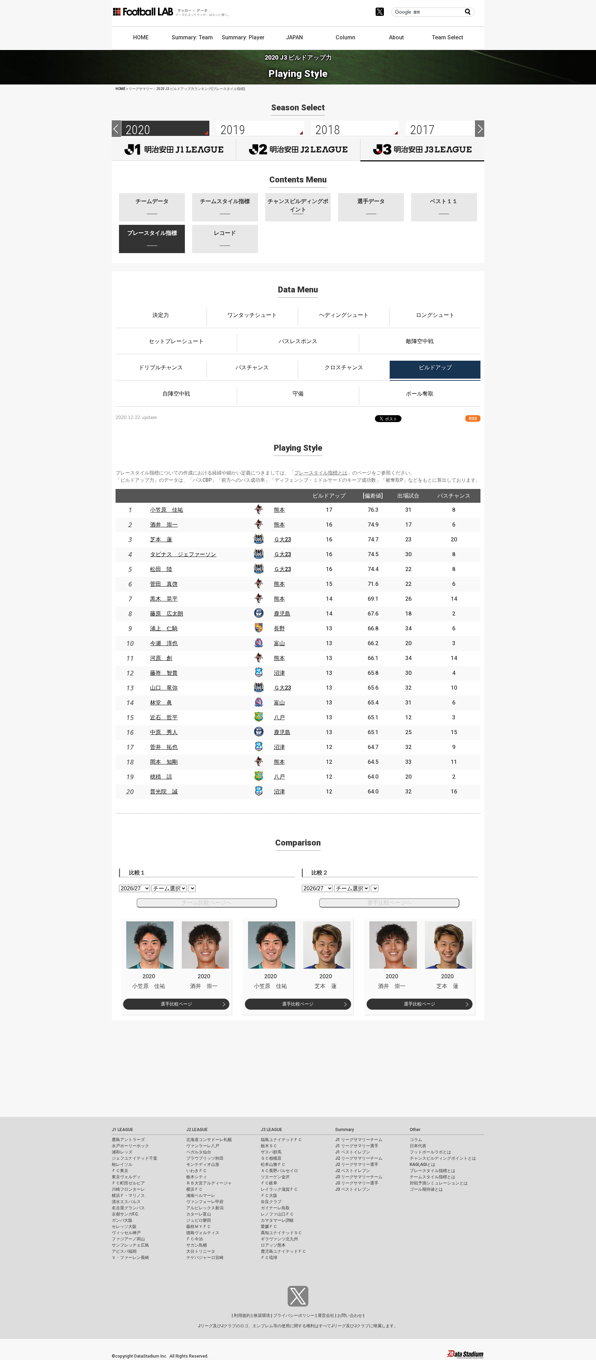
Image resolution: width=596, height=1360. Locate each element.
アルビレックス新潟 (204, 1208)
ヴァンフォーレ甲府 (204, 1201)
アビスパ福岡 (124, 1251)
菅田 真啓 (164, 584)
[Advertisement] (207, 1068)
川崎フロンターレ (128, 1189)
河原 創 (161, 658)
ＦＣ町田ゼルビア (128, 1183)
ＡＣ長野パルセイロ (279, 1170)
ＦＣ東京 (120, 1170)
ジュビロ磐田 (198, 1220)
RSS (473, 418)
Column (345, 37)
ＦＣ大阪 (269, 1195)
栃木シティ (196, 1176)
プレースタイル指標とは (320, 473)
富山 (279, 643)
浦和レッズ (122, 1152)
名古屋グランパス (128, 1208)
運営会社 (326, 1315)
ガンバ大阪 (122, 1220)
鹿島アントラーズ (128, 1139)
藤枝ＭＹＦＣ (198, 1226)
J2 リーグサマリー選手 (356, 1164)
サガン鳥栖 (196, 1245)
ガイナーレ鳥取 (275, 1208)
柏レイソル (122, 1164)
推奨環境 (262, 1315)
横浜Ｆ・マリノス (128, 1195)
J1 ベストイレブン (352, 1152)
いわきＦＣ (196, 1170)
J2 (298, 150)
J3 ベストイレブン (352, 1189)
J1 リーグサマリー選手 (356, 1145)
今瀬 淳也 (164, 643)
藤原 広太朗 (166, 613)
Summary (344, 1129)
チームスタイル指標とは (432, 1176)
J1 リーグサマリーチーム (359, 1139)
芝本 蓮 (161, 539)
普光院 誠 (164, 791)
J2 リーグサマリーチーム (359, 1158)
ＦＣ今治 (194, 1239)
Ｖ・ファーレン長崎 (130, 1257)
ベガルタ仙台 (198, 1152)
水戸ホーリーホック (130, 1145)
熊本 (279, 510)
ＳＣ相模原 (271, 1158)
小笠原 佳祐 (166, 510)
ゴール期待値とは (426, 1189)
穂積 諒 (161, 776)
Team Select (447, 37)
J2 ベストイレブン (352, 1170)
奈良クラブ (271, 1201)
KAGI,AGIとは (422, 1164)
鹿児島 (282, 613)
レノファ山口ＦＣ (277, 1214)
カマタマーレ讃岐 (277, 1220)
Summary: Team (192, 37)
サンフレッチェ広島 (130, 1245)
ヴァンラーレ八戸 (202, 1145)
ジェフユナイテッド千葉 (134, 1158)
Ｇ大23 (282, 539)
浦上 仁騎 (164, 628)
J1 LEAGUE (122, 1129)
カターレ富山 (198, 1214)
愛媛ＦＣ (269, 1226)
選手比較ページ (176, 1004)
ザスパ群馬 (271, 1152)
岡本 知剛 (164, 762)
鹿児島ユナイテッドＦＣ (283, 1251)
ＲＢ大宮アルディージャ (209, 1183)
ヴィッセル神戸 (126, 1232)
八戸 (279, 717)
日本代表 (418, 1145)
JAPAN (294, 37)
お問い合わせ (349, 1315)
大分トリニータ (200, 1251)
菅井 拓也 (164, 747)
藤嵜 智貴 (164, 673)
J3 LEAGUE (271, 1129)
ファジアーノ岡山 (128, 1239)
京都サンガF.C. (125, 1214)
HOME (141, 37)
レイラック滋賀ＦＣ (279, 1189)
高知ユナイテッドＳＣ (281, 1232)
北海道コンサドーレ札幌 (209, 1139)
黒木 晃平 (164, 599)
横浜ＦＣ (194, 1189)
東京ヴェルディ (126, 1176)
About (396, 37)
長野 (279, 628)
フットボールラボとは (430, 1152)
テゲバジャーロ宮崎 (204, 1257)
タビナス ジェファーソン (183, 554)
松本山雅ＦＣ (273, 1164)
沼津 (279, 673)
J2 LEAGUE (197, 1129)
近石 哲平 (164, 717)
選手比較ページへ (389, 903)
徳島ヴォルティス (202, 1232)
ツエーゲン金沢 (275, 1176)
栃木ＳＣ (269, 1145)
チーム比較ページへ (206, 903)
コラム (416, 1139)
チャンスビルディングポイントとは (443, 1158)
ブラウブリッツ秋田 (204, 1158)
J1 (174, 150)
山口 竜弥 (164, 687)
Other (415, 1129)
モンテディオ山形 (202, 1164)
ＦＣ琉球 (269, 1257)
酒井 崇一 (164, 524)
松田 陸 (161, 569)
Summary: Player (243, 37)
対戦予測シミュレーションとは (439, 1183)
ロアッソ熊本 (273, 1245)
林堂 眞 (161, 702)
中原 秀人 (164, 732)
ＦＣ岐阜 (269, 1183)
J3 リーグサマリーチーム (359, 1176)
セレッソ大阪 (124, 1226)
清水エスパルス (126, 1201)
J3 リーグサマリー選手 (356, 1183)
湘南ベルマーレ (200, 1195)
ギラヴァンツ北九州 (279, 1239)
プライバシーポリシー (294, 1315)
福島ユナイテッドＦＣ (281, 1139)
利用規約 (242, 1315)
